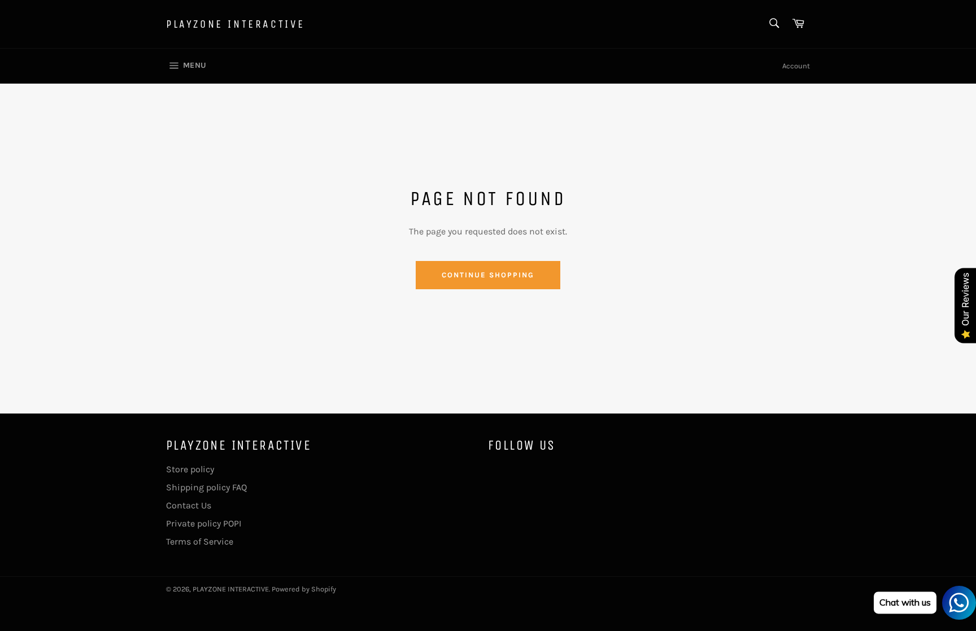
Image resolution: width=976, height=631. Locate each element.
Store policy (190, 469)
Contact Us (188, 505)
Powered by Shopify (304, 589)
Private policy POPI (203, 523)
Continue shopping (488, 275)
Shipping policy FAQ (206, 487)
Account (796, 66)
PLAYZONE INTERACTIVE (235, 24)
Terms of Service (199, 541)
